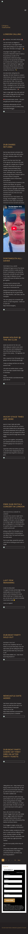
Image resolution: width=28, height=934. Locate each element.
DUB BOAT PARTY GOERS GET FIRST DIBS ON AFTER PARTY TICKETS (12, 753)
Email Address (7, 874)
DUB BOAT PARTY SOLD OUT (12, 636)
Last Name (6, 884)
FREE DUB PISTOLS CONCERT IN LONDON (13, 505)
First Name (6, 879)
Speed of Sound (22, 927)
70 (15, 860)
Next (19, 860)
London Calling (12, 34)
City (5, 889)
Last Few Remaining (8, 581)
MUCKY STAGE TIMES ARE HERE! (13, 418)
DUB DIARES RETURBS (9, 145)
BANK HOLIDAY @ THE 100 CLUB (12, 338)
